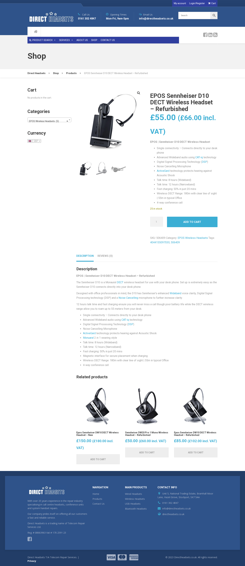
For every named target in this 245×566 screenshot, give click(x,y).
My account (180, 3)
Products (97, 498)
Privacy (32, 561)
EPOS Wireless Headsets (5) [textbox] (48, 121)
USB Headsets (132, 503)
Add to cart (192, 222)
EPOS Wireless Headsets (193, 237)
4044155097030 (160, 242)
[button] (139, 93)
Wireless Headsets (135, 498)
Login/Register (197, 3)
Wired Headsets (133, 493)
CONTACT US (108, 40)
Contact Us (98, 503)
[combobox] (49, 119)
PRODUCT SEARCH (42, 40)
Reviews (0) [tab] (105, 255)
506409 (175, 242)
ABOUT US (82, 40)
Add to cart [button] (98, 459)
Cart (213, 3)
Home (95, 493)
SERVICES (64, 40)
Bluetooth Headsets (136, 508)
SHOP (94, 40)
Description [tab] (85, 255)
